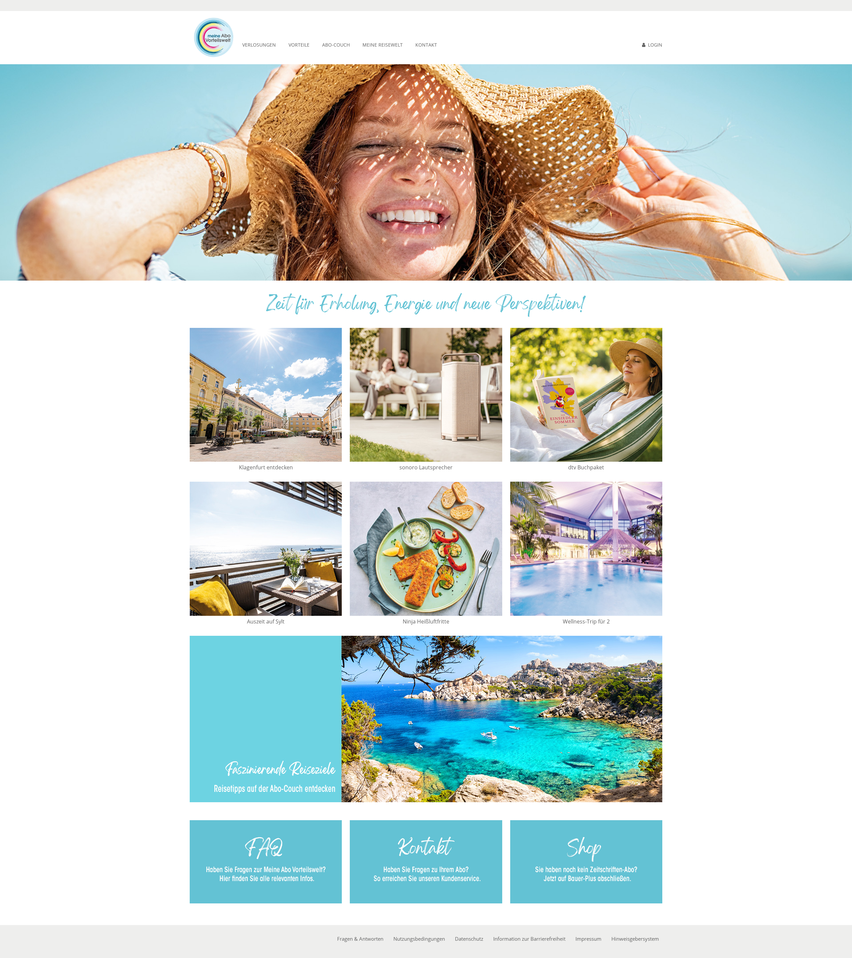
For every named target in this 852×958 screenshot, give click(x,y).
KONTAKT (426, 45)
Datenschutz (469, 938)
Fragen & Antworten (360, 938)
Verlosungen (259, 45)
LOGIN (655, 45)
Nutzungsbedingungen (419, 938)
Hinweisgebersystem (635, 938)
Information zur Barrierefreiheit (529, 938)
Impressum (588, 938)
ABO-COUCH (336, 45)
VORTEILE (299, 45)
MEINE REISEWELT (382, 45)
